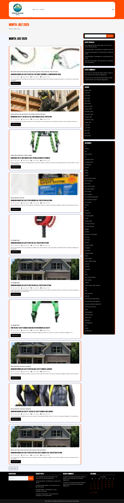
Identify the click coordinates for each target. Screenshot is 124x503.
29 (94, 488)
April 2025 (87, 133)
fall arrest (14, 71)
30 (98, 488)
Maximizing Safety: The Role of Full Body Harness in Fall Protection (31, 117)
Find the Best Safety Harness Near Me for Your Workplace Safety (30, 328)
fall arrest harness (23, 71)
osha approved (89, 293)
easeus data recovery (90, 178)
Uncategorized (15, 240)
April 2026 (87, 101)
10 (101, 482)
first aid (87, 210)
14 (91, 484)
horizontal (87, 250)
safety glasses (88, 312)
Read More (15, 83)
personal (87, 296)
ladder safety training (90, 261)
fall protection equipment (91, 197)
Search (110, 36)
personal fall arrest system (92, 298)
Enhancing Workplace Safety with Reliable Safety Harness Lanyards (31, 369)
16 (98, 484)
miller (86, 274)
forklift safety (88, 221)
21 (91, 486)
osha (86, 290)
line (86, 272)
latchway (87, 266)
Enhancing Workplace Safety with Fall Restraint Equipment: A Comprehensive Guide (36, 74)
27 (112, 486)
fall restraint (54, 71)
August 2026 (88, 90)
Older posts (13, 468)
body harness (15, 114)
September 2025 (89, 119)
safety (86, 309)
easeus (86, 175)
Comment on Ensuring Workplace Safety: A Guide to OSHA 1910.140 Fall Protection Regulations (74, 478)
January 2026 (88, 109)
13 (112, 482)
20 (112, 484)
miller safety (28, 155)
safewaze (87, 320)
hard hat (87, 237)
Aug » (96, 492)
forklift (86, 218)
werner (22, 197)
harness (42, 114)
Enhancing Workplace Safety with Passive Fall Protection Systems (31, 285)
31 (101, 488)
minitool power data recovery (92, 285)
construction (88, 164)
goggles (87, 229)
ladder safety (88, 258)
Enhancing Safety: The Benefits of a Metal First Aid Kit (99, 49)
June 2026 (87, 95)
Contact (42, 9)
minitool (87, 282)
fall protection (45, 71)
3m (85, 146)
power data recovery (90, 306)
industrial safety (89, 253)
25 (105, 486)
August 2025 (88, 122)
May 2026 (87, 98)
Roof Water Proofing (50, 501)
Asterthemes (61, 501)
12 (109, 482)
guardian (87, 231)
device (86, 170)
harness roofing (89, 245)
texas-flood (25, 77)
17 (101, 484)
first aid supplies (89, 215)
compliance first (89, 162)
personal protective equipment (93, 304)
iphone (86, 255)
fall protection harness (91, 199)
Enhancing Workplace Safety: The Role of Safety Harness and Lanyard (32, 411)
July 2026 (87, 93)
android (87, 148)
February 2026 (88, 106)
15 (94, 484)
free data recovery (90, 223)
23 (98, 486)
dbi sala (87, 167)
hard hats (87, 239)
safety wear (88, 317)
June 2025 (87, 127)
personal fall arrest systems (92, 301)
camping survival (89, 159)
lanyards (28, 366)
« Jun (91, 492)
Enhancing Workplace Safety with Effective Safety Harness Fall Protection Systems (36, 453)
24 (102, 486)
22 (94, 486)
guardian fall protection (91, 234)
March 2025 (88, 135)
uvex (86, 325)
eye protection (88, 181)
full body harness (34, 114)
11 (105, 482)
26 (109, 486)
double (86, 173)
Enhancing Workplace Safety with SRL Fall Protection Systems (30, 243)
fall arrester (33, 450)
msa (86, 288)
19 (109, 484)
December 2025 (89, 111)
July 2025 (87, 125)
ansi (86, 151)
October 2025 (88, 117)
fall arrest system (34, 71)
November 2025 (89, 114)
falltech (87, 205)
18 (105, 484)
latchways (87, 269)
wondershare (88, 331)
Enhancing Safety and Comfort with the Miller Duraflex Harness (30, 158)
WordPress (76, 501)
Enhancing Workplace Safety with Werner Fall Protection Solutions (31, 200)
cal (85, 156)
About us (35, 9)
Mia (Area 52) (88, 77)
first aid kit (87, 213)
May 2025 (87, 130)
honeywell (87, 247)
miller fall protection (17, 155)
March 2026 (88, 103)
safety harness (89, 314)
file (85, 207)
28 (91, 488)
